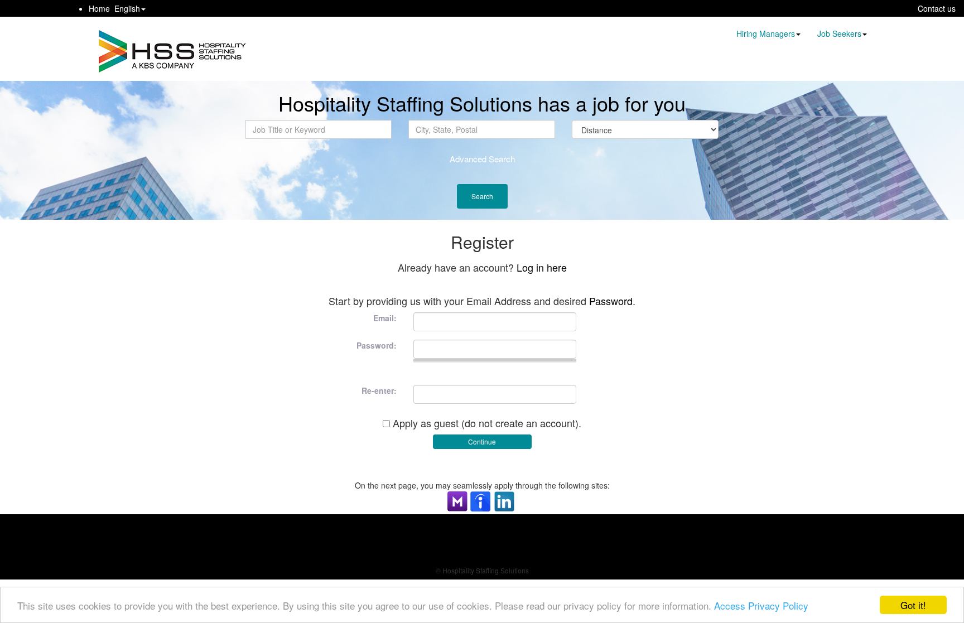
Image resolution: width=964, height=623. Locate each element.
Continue (482, 441)
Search (482, 196)
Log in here (542, 267)
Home (99, 8)
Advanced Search (482, 159)
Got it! (913, 605)
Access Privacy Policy (761, 605)
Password (611, 300)
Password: (376, 345)
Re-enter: (379, 390)
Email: (385, 317)
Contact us (937, 8)
